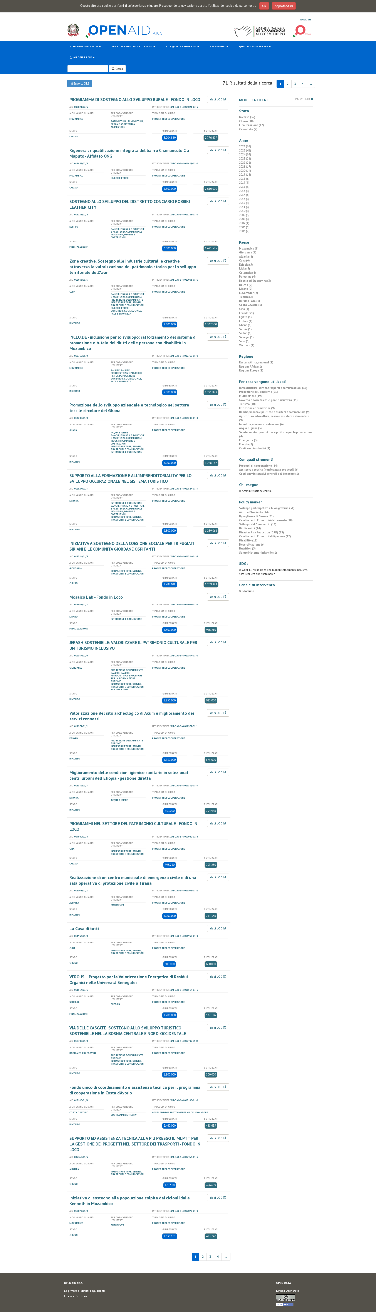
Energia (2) (246, 444)
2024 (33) (245, 154)
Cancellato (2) (248, 129)
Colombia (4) (247, 273)
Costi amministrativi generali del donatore (180, 1112)
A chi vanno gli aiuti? (84, 46)
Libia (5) (244, 268)
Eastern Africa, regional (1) (256, 362)
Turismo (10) (247, 404)
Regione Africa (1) (250, 366)
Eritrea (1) (245, 321)
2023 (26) (245, 158)
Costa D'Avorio (78, 1112)
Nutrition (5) (247, 548)
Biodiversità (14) (250, 528)
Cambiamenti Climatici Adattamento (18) (266, 520)
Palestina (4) (247, 276)
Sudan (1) (245, 333)
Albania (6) (246, 256)
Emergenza (117, 905)
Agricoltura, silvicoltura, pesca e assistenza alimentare (127, 124)
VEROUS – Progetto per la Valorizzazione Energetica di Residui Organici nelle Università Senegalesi (128, 979)
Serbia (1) (245, 329)
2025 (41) (245, 150)
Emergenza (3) (248, 440)
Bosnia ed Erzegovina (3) (255, 281)
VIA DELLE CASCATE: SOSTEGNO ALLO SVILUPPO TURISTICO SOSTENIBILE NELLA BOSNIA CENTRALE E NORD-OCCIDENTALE (127, 1030)
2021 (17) (245, 166)
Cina (71, 848)
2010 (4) (244, 211)
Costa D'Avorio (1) (250, 305)
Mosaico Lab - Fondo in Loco (96, 597)
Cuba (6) (244, 260)
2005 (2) (244, 231)
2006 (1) (244, 227)
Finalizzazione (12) (251, 125)
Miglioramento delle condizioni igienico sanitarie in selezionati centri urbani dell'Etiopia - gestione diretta (129, 775)
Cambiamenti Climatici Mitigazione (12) (265, 536)
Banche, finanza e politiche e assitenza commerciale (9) (274, 412)
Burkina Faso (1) (249, 301)
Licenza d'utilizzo (75, 1296)
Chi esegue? (218, 46)
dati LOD (216, 99)
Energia (115, 1004)
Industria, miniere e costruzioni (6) (261, 424)
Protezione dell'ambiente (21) (258, 392)
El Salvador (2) (248, 293)
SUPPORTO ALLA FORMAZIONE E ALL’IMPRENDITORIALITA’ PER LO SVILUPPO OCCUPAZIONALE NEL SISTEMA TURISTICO (130, 478)
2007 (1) (244, 223)
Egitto (73, 226)
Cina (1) (244, 309)
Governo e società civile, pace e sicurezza (126, 312)
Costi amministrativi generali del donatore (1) (269, 474)
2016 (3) (244, 187)
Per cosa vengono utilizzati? (132, 46)
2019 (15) (245, 174)
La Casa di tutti (84, 928)
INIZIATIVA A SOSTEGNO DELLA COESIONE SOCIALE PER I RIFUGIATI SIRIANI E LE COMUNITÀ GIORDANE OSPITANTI (131, 546)
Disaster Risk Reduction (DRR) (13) (261, 532)
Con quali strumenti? (181, 46)
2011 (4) (244, 207)
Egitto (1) (245, 317)
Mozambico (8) (248, 248)
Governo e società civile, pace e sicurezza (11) (268, 400)
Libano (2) (245, 289)
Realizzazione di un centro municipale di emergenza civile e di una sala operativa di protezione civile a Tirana (132, 880)
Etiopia (74, 500)
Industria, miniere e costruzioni (123, 236)
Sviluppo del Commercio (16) (257, 524)
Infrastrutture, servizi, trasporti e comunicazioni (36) (273, 388)
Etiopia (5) (246, 264)
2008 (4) (244, 219)
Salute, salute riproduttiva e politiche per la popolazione (126, 373)
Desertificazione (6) (252, 544)
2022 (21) (245, 163)
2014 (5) (244, 195)
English (305, 19)
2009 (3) (244, 215)
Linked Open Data (287, 1291)
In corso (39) (247, 117)
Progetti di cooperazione (168, 118)
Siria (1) (244, 341)
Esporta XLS (81, 83)
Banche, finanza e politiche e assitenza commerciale (127, 230)
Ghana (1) (245, 325)
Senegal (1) (246, 337)
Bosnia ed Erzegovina (82, 1053)
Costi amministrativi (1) (254, 448)
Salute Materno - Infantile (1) (258, 552)
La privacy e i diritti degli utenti (84, 1291)
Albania (74, 902)
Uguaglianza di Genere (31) (256, 516)
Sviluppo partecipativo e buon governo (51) (266, 508)
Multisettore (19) (250, 396)
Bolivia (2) (245, 285)
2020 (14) (245, 171)
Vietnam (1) (246, 345)
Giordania (75, 568)
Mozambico (76, 118)
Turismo (116, 681)
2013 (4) (244, 199)
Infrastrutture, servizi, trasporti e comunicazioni (127, 304)
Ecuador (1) (246, 313)
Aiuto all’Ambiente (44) (254, 512)
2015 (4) (244, 191)
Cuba (72, 291)
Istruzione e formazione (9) (257, 408)
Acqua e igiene (119, 432)
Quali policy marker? (254, 46)
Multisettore (120, 178)
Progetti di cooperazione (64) (258, 466)
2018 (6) (244, 179)
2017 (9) (244, 183)
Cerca (119, 69)
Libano (73, 616)
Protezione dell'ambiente (127, 299)
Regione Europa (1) (251, 370)
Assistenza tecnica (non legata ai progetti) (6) (269, 469)
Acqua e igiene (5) (250, 428)
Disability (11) (248, 540)
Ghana (73, 430)
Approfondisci (284, 6)
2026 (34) (245, 146)
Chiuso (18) (246, 121)
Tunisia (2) (246, 297)
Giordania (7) (247, 252)
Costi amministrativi (124, 1114)
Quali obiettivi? (81, 57)
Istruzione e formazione (126, 451)
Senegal (74, 1002)
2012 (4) (244, 203)
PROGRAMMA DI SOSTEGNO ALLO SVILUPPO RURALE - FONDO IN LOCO (134, 99)
